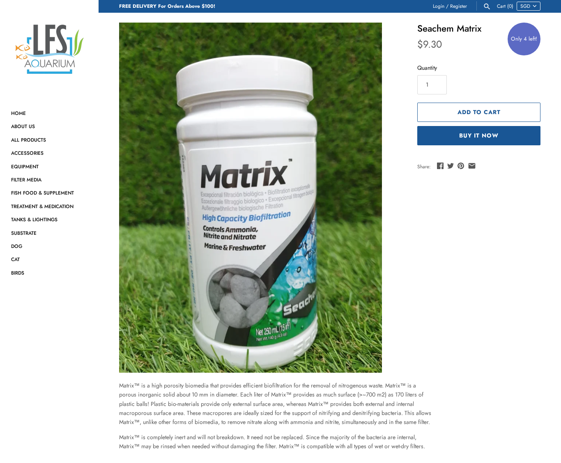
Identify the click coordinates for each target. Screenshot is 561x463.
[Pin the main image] (461, 166)
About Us (23, 126)
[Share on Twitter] (450, 166)
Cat (15, 259)
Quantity (427, 68)
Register (458, 5)
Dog (16, 246)
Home (18, 113)
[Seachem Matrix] (250, 198)
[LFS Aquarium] (49, 49)
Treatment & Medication (42, 206)
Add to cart (479, 112)
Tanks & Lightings (34, 219)
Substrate (24, 232)
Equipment (25, 166)
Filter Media (26, 179)
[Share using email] (472, 166)
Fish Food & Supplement (42, 192)
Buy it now (479, 135)
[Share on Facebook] (440, 166)
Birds (17, 272)
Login (438, 5)
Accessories (27, 152)
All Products (28, 139)
